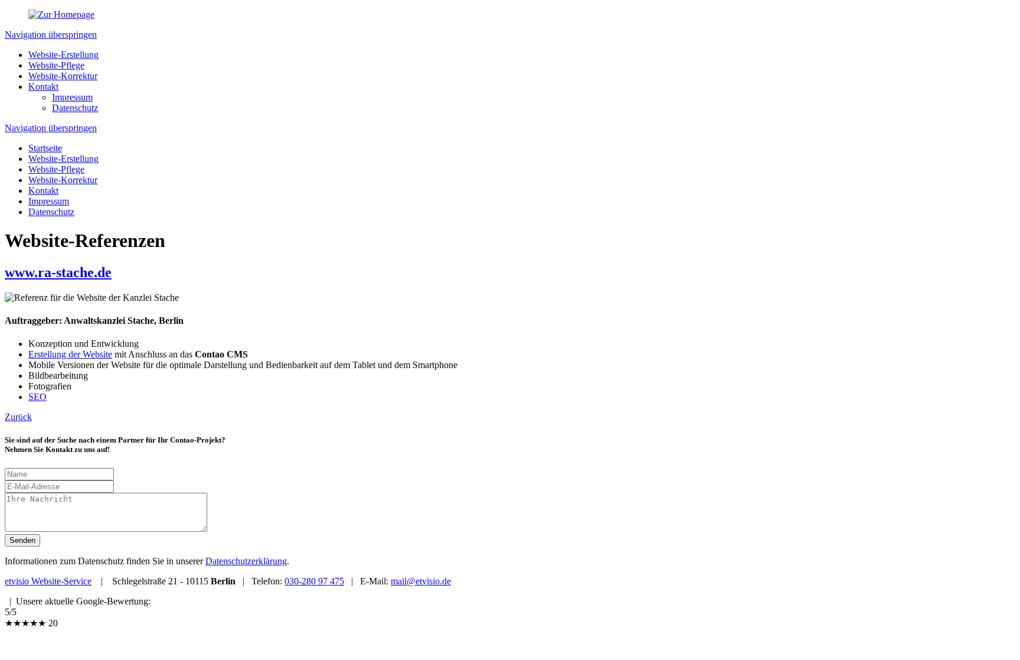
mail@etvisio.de (421, 581)
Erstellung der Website (70, 354)
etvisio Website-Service (48, 581)
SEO (37, 397)
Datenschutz (75, 108)
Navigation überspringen (51, 35)
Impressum (72, 97)
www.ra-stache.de (58, 272)
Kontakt (43, 87)
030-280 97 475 (314, 581)
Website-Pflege (56, 65)
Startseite (45, 148)
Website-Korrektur (62, 76)
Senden (22, 540)
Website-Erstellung (63, 55)
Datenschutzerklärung (246, 561)
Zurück (18, 417)
